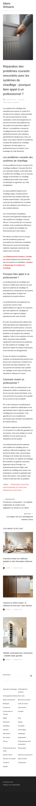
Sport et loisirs (22, 758)
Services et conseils (9, 758)
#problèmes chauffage (20, 484)
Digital (5, 718)
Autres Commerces (9, 700)
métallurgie (21, 733)
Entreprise (6, 722)
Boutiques (6, 703)
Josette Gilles (11, 99)
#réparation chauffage (12, 490)
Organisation (22, 737)
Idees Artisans (8, 5)
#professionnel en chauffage (15, 487)
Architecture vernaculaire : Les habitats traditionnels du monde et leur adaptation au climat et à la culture (17, 505)
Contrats (20, 711)
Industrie (5, 729)
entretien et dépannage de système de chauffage (18, 265)
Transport (6, 762)
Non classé (6, 737)
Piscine (5, 741)
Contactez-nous (8, 782)
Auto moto (21, 696)
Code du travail (23, 703)
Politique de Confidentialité (11, 785)
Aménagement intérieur (11, 102)
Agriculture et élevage (10, 689)
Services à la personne (25, 755)
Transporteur (22, 762)
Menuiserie (6, 733)
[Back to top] (34, 804)
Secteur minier (7, 755)
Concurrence (22, 707)
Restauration (22, 748)
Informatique (22, 729)
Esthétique (6, 726)
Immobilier (21, 726)
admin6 (8, 568)
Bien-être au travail (24, 700)
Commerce (6, 707)
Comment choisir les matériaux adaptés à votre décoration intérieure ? (17, 561)
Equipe (20, 722)
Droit (19, 718)
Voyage (5, 766)
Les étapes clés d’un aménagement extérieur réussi (20, 518)
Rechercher (6, 675)
